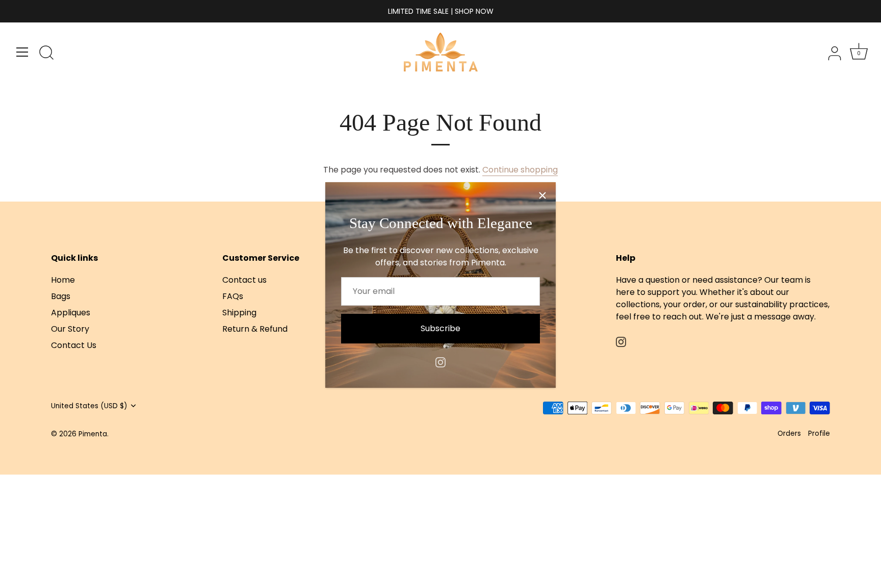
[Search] (46, 53)
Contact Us (73, 345)
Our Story (70, 329)
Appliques (70, 312)
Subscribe (440, 328)
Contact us (244, 280)
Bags (60, 296)
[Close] (542, 195)
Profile (819, 433)
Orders (789, 433)
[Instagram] (440, 361)
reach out (682, 317)
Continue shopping (520, 170)
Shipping (239, 312)
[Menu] (22, 52)
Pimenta (93, 434)
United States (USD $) (89, 406)
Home (63, 280)
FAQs (232, 296)
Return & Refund (255, 329)
